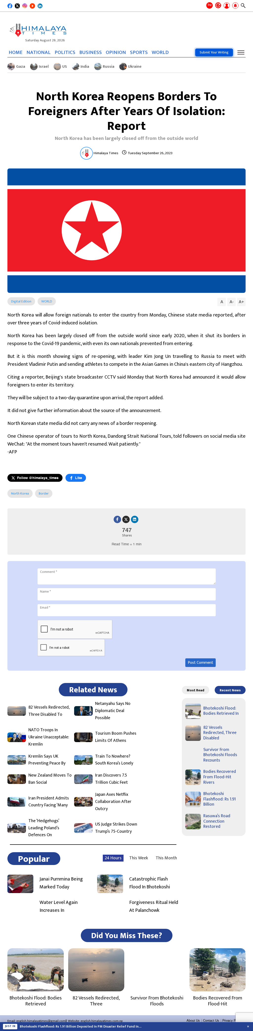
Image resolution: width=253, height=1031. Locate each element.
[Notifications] (235, 6)
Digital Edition (21, 301)
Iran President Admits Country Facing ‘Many (48, 802)
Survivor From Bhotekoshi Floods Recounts (220, 755)
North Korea (20, 493)
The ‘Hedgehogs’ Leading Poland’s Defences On (43, 828)
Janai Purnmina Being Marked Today (61, 883)
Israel (44, 66)
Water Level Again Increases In (59, 906)
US (64, 66)
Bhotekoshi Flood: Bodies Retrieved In (221, 711)
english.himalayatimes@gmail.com (40, 1021)
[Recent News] (218, 5)
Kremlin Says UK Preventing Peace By (46, 760)
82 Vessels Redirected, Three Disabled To (48, 711)
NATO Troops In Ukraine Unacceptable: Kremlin (48, 737)
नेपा (210, 5)
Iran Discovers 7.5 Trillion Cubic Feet (111, 779)
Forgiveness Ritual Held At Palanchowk (153, 906)
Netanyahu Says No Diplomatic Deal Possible (112, 710)
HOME (15, 52)
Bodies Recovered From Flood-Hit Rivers (219, 777)
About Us (193, 1021)
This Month (166, 858)
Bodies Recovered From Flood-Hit (217, 1001)
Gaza (20, 66)
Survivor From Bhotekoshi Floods (156, 1001)
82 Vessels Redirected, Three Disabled (219, 733)
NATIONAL (38, 52)
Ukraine (135, 66)
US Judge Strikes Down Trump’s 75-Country (116, 828)
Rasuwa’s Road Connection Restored (216, 821)
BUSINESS (90, 52)
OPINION (116, 52)
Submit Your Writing (214, 52)
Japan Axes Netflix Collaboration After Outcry (113, 801)
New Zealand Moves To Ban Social (50, 779)
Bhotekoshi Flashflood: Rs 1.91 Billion (219, 799)
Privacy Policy (232, 1021)
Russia (108, 66)
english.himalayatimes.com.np (102, 1021)
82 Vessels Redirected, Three (96, 1001)
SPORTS (139, 52)
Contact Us (211, 1021)
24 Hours (113, 858)
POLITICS (65, 52)
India (85, 66)
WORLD (160, 52)
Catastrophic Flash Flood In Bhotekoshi (149, 883)
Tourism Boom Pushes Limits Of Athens (115, 737)
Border (44, 493)
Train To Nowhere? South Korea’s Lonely (114, 760)
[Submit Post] (227, 5)
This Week (138, 858)
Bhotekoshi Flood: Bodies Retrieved (35, 1001)
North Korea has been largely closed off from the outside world (126, 138)
